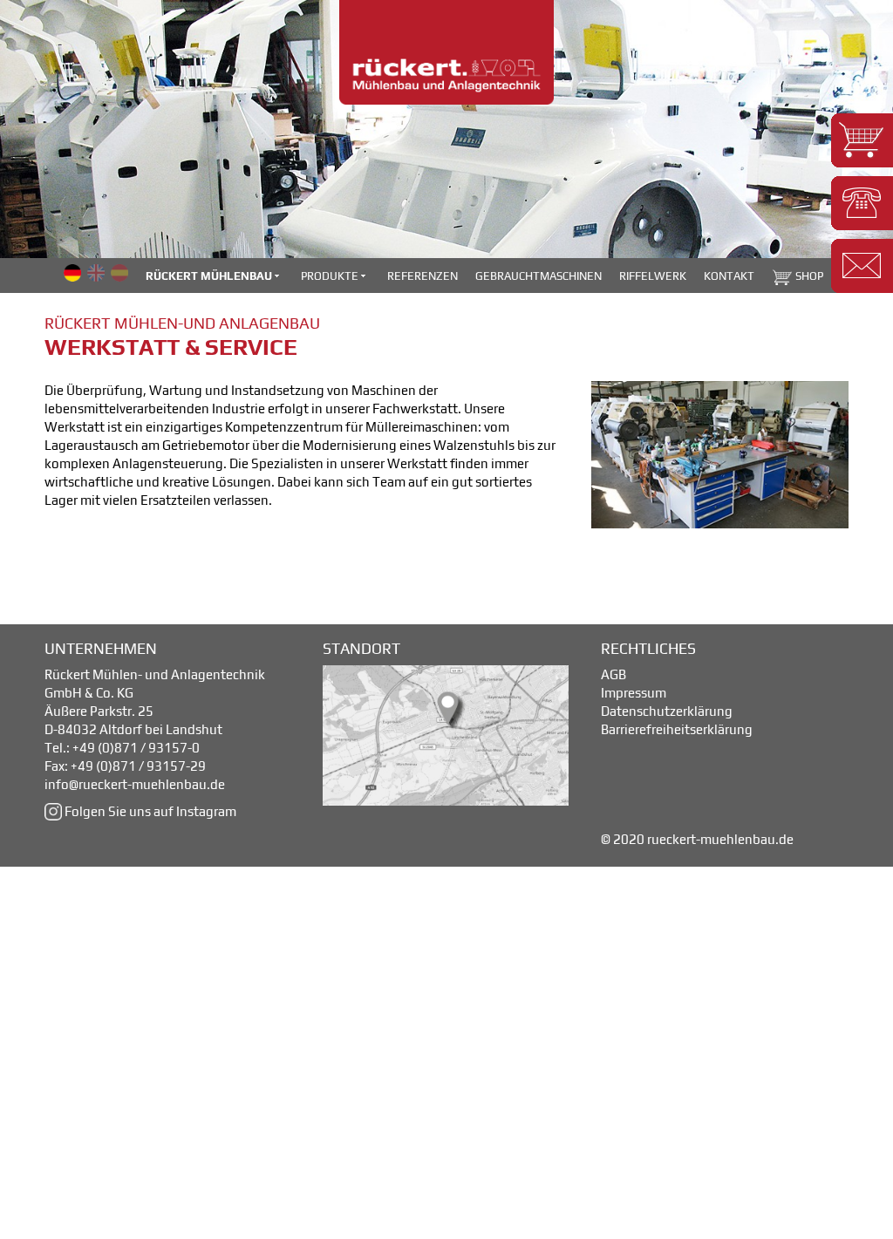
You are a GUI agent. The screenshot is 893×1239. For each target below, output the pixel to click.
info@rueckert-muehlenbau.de (134, 784)
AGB (613, 674)
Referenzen (422, 276)
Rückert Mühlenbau (210, 276)
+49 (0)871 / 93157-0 (136, 747)
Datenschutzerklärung (667, 711)
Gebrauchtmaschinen (538, 276)
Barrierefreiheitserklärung (677, 729)
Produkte (331, 276)
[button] (862, 140)
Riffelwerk (652, 276)
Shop (808, 276)
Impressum (633, 692)
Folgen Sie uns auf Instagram (149, 811)
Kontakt (729, 276)
